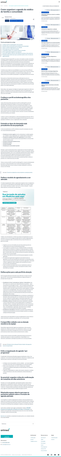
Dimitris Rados (45, 20)
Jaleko (42, 439)
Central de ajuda (54, 437)
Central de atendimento (7, 437)
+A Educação (32, 437)
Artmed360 (43, 441)
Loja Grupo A (43, 437)
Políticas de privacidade (16, 454)
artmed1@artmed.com (6, 444)
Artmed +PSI (43, 448)
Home (2, 5)
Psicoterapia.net (44, 446)
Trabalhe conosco (33, 441)
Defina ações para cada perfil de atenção (11, 49)
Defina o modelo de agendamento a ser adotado (12, 47)
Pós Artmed (43, 443)
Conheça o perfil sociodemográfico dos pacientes (13, 44)
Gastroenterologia (45, 12)
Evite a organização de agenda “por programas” (12, 51)
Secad (42, 445)
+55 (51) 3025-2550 (5, 442)
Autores (52, 439)
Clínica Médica (44, 27)
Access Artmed (44, 450)
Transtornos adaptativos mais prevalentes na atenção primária (19, 172)
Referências (4, 423)
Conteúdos (6, 5)
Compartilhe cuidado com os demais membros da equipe (14, 50)
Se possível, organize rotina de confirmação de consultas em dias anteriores (18, 53)
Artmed (31, 439)
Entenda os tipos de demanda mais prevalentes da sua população (16, 46)
